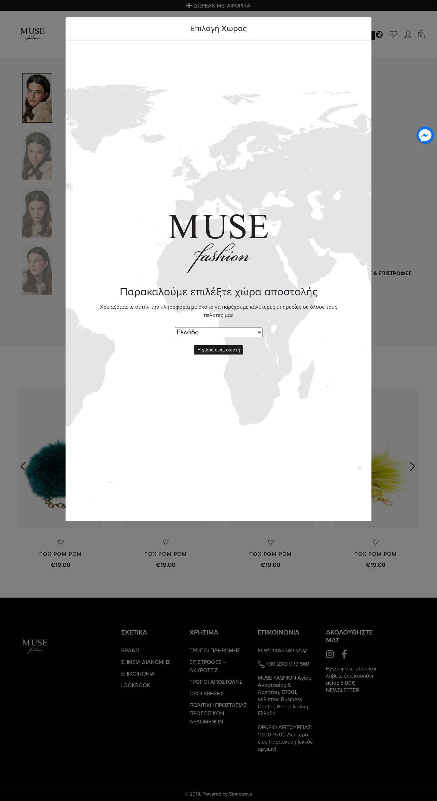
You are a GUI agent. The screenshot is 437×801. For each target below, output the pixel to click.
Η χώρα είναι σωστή (218, 350)
